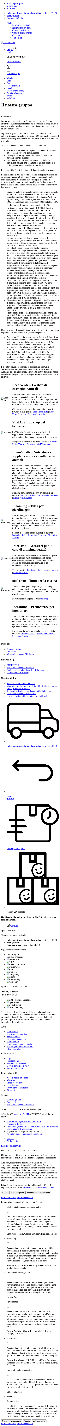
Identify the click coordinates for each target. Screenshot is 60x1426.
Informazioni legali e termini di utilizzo (24, 1121)
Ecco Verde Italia (40, 412)
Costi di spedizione (20, 30)
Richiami (11, 1090)
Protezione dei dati (15, 1124)
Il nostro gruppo (14, 649)
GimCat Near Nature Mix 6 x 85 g (22, 693)
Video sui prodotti (14, 1083)
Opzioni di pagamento (22, 33)
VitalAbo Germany (26, 444)
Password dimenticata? (17, 1063)
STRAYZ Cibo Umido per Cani (21, 683)
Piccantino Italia (28, 633)
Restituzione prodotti (21, 28)
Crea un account (14, 61)
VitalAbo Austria (44, 444)
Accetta (5, 1193)
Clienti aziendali (14, 1049)
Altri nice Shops (14, 1141)
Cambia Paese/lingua (31, 1109)
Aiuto (9, 23)
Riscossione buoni (15, 1068)
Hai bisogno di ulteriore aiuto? (20, 1046)
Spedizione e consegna (17, 1034)
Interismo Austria (20, 572)
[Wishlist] (9, 66)
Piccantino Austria (20, 636)
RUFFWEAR (13, 665)
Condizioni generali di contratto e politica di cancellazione (32, 1126)
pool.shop (44, 599)
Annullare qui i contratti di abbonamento (24, 1134)
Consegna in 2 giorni (16, 18)
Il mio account (13, 1041)
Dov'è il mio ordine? (21, 25)
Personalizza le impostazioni (38, 1193)
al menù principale (15, 3)
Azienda (10, 1138)
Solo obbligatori (17, 1193)
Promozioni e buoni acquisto (19, 1044)
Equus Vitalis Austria (22, 498)
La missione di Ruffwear (17, 672)
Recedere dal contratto (11, 1146)
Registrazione (13, 1061)
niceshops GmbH (21, 1114)
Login (9, 52)
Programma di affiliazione (18, 1088)
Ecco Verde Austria (36, 414)
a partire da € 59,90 (32, 13)
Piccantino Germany (46, 633)
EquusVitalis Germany (48, 495)
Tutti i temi (17, 38)
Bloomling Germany (37, 535)
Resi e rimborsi (13, 1036)
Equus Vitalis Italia (28, 495)
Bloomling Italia (19, 535)
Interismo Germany (50, 570)
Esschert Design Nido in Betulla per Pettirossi (27, 696)
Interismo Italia (33, 570)
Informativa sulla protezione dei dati (38, 1187)
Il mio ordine (12, 1031)
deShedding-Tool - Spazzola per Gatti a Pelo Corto (29, 691)
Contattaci (16, 35)
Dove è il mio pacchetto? (18, 1066)
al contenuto (12, 6)
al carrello (11, 8)
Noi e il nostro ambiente (17, 1078)
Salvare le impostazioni (11, 1421)
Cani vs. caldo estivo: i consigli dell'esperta (25, 670)
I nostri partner (13, 1085)
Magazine (11, 1080)
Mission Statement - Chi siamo (20, 654)
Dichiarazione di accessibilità (19, 1129)
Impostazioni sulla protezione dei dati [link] (23, 1131)
